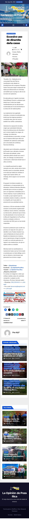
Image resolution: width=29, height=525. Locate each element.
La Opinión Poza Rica (16, 269)
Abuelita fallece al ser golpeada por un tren (13, 355)
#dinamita (15, 54)
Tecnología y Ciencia (9, 347)
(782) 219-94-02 (15, 282)
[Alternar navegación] (13, 25)
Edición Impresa (17, 514)
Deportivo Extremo (8, 469)
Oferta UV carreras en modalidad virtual (7, 320)
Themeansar (14, 511)
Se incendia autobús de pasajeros (14, 372)
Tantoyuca (16, 362)
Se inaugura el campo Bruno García (13, 473)
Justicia (6, 434)
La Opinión (17, 358)
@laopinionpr (13, 265)
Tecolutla (17, 347)
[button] (24, 25)
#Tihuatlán (15, 59)
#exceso (14, 56)
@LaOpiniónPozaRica (17, 267)
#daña (18, 52)
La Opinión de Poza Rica (14, 15)
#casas (14, 52)
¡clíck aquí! (9, 288)
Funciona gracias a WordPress (10, 509)
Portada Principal (11, 33)
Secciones (10, 514)
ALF (16, 47)
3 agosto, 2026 (9, 423)
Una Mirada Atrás (8, 351)
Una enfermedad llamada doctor (11, 349)
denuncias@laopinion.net (18, 286)
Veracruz (6, 416)
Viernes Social (16, 351)
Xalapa (23, 351)
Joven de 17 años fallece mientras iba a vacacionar (14, 390)
